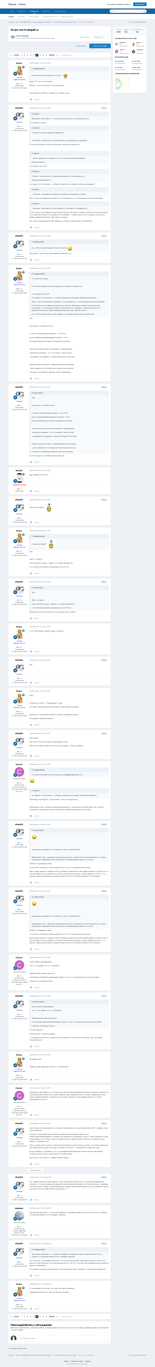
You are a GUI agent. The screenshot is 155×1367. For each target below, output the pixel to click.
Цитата (36, 99)
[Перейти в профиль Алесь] (19, 70)
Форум (11, 16)
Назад (16, 55)
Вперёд (51, 55)
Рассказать (85, 37)
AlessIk (19, 470)
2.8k (20, 783)
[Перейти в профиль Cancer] (19, 772)
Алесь (19, 63)
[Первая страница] (11, 55)
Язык (66, 1361)
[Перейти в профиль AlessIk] (19, 478)
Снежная (140, 49)
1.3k (20, 1227)
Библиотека (22, 11)
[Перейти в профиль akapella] (13, 37)
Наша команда (34, 16)
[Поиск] (144, 11)
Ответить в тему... (29, 1338)
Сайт (12, 11)
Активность (46, 11)
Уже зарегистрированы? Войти (118, 4)
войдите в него (91, 1328)
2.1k (20, 126)
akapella (25, 36)
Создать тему (80, 46)
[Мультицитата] (31, 99)
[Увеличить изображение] (65, 75)
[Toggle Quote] (33, 68)
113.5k (20, 84)
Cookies (88, 1361)
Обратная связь (77, 1361)
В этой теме (135, 11)
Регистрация (139, 4)
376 (20, 489)
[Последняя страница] (57, 55)
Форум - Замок (17, 4)
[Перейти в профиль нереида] (19, 1215)
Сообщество (33, 11)
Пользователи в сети (50, 16)
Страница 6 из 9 (66, 55)
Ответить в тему (100, 46)
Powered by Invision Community (77, 1364)
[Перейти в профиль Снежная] (133, 51)
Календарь (21, 16)
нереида (19, 1208)
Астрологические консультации (43, 38)
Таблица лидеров (67, 16)
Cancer (19, 764)
